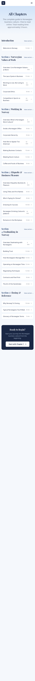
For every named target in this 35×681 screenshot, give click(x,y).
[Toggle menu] (32, 3)
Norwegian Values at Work (11, 58)
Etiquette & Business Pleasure (11, 174)
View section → (29, 41)
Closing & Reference (11, 294)
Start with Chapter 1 (16, 344)
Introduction (7, 40)
